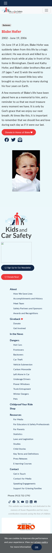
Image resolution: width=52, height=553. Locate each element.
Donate (17, 323)
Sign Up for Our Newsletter (19, 267)
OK (36, 547)
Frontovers (18, 349)
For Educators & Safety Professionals (31, 424)
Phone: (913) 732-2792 (19, 495)
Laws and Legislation (23, 439)
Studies (17, 443)
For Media (18, 419)
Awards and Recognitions (25, 313)
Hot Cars (17, 344)
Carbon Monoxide (22, 369)
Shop (12, 408)
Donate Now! (13, 277)
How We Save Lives (22, 293)
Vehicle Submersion (22, 364)
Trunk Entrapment (22, 388)
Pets (15, 398)
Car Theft (18, 359)
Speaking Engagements (24, 483)
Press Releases (20, 458)
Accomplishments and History (28, 298)
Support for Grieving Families (27, 488)
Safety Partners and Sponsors (27, 308)
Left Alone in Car (21, 374)
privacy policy (41, 542)
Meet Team (18, 303)
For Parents (19, 429)
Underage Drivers (21, 379)
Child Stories (19, 448)
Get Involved (19, 328)
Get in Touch (19, 473)
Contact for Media (22, 478)
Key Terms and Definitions (26, 453)
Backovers (18, 354)
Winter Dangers (21, 393)
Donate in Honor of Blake (18, 132)
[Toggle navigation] (5, 3)
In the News (16, 334)
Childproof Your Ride (21, 404)
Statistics (17, 434)
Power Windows (21, 384)
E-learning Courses (22, 463)
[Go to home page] (12, 10)
